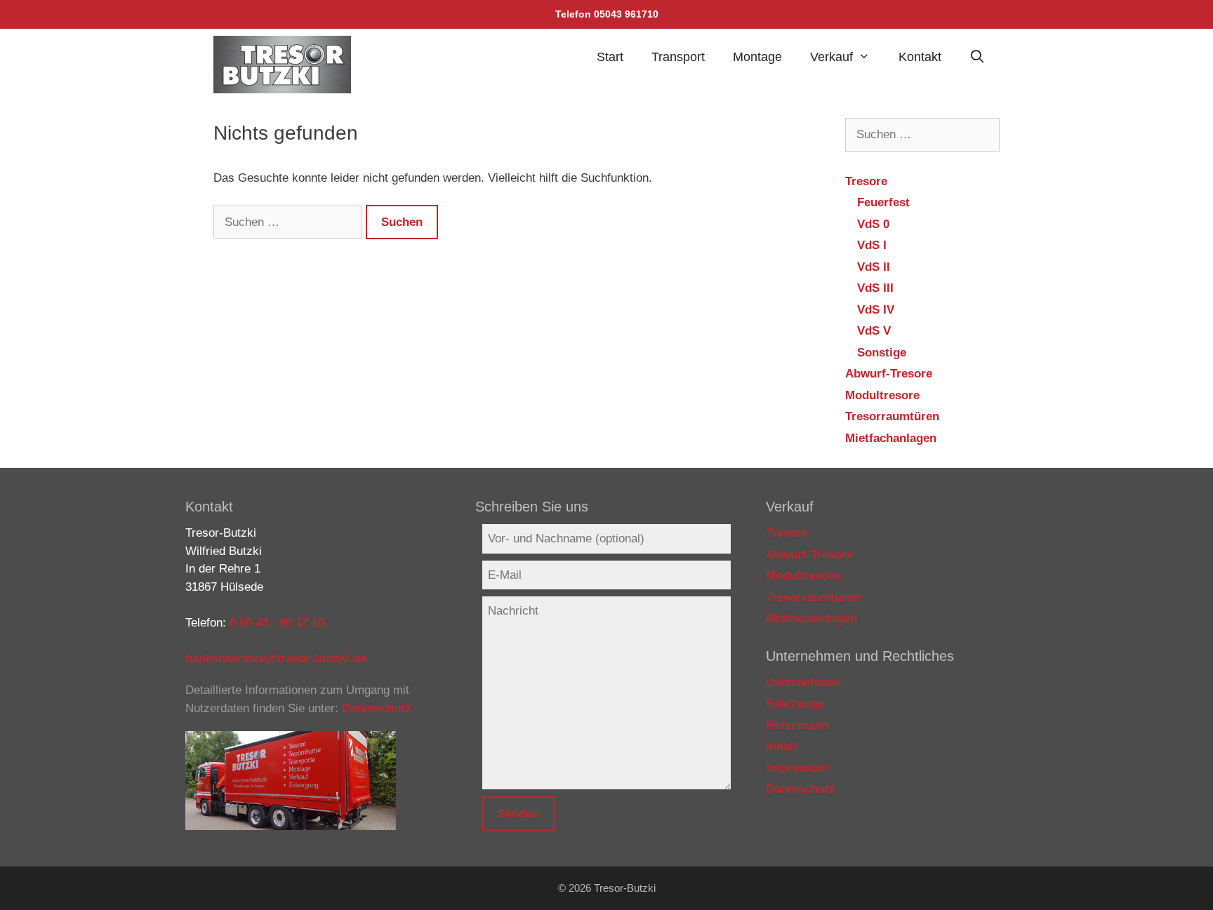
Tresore (866, 181)
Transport (678, 57)
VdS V (874, 330)
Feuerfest (883, 202)
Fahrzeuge (795, 703)
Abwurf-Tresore (888, 373)
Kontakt (920, 57)
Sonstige (881, 352)
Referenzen (797, 725)
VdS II (873, 267)
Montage (757, 57)
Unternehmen (803, 682)
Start (610, 57)
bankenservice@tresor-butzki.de (275, 658)
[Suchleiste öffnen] (977, 57)
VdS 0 (873, 224)
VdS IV (875, 309)
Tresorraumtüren (892, 416)
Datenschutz (376, 708)
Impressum (797, 768)
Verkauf (831, 57)
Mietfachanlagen (890, 438)
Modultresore (882, 395)
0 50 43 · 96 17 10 (277, 622)
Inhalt (781, 746)
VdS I (872, 245)
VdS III (875, 288)
